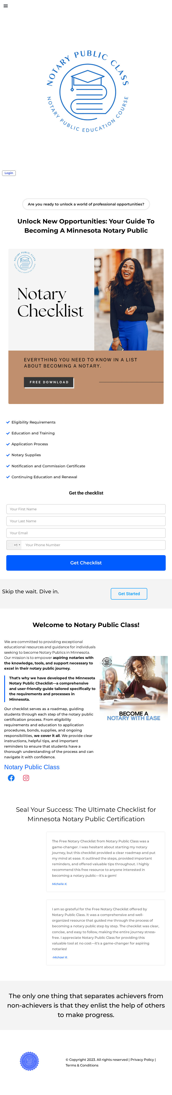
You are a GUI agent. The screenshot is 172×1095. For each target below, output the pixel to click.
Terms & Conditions (82, 1065)
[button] (5, 5)
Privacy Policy (142, 1060)
